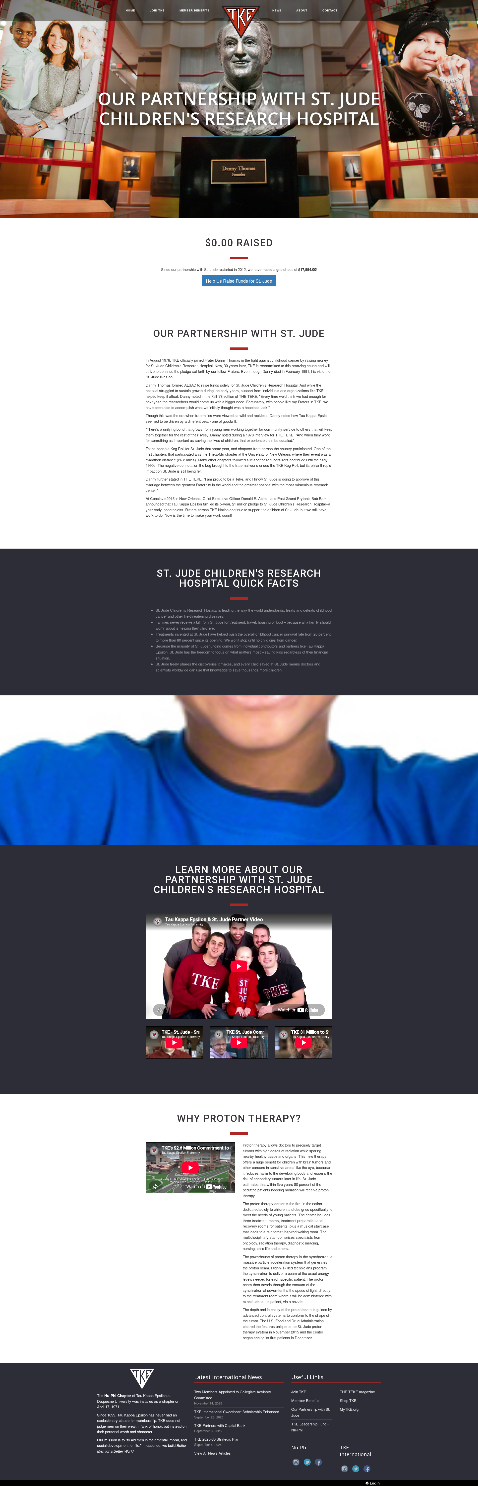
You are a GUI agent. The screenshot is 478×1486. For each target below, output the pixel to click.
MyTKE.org (349, 1409)
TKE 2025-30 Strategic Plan (216, 1439)
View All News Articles (212, 1453)
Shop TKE (348, 1400)
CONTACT (330, 10)
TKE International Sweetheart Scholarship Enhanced (236, 1411)
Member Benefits (305, 1400)
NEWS (276, 10)
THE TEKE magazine (357, 1391)
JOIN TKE (157, 10)
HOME (130, 10)
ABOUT (301, 10)
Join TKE (298, 1391)
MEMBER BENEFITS (194, 10)
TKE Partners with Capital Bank (219, 1425)
